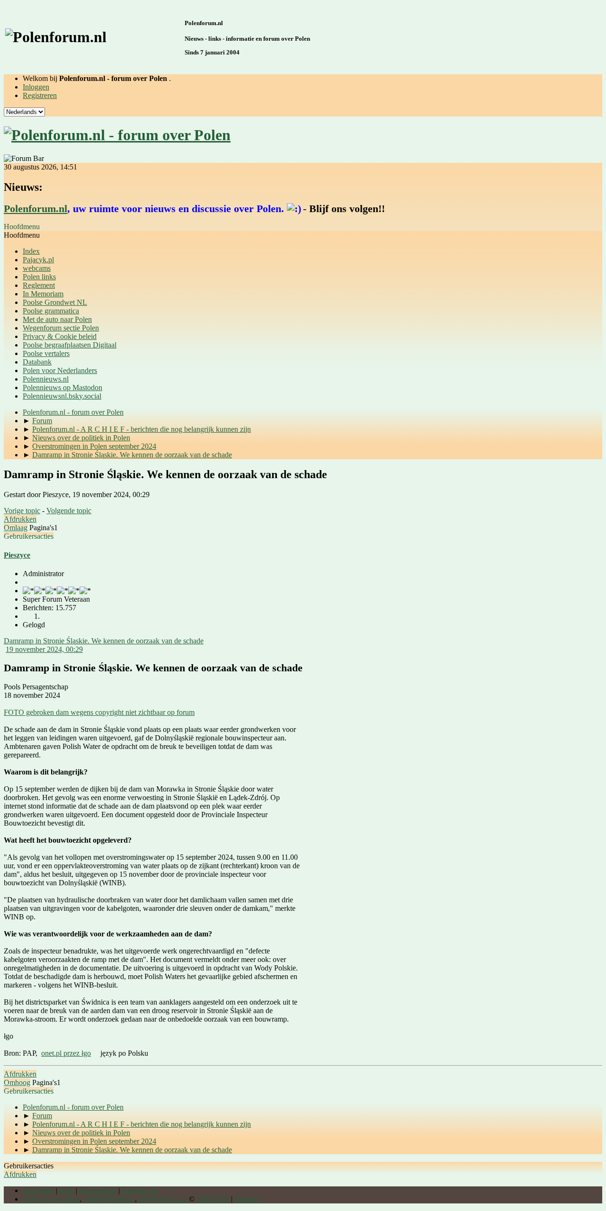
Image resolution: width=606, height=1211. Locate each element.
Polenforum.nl (35, 208)
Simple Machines (109, 1199)
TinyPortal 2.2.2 (163, 1199)
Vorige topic (22, 511)
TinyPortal (38, 1190)
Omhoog (17, 1082)
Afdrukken (20, 519)
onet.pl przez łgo (66, 1053)
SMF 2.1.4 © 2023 (51, 1199)
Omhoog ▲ (140, 1190)
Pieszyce (17, 555)
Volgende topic (68, 511)
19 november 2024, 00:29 (44, 649)
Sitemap (246, 1199)
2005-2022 (212, 1199)
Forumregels (97, 1190)
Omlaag (15, 528)
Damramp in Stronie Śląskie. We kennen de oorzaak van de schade (104, 641)
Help (66, 1190)
